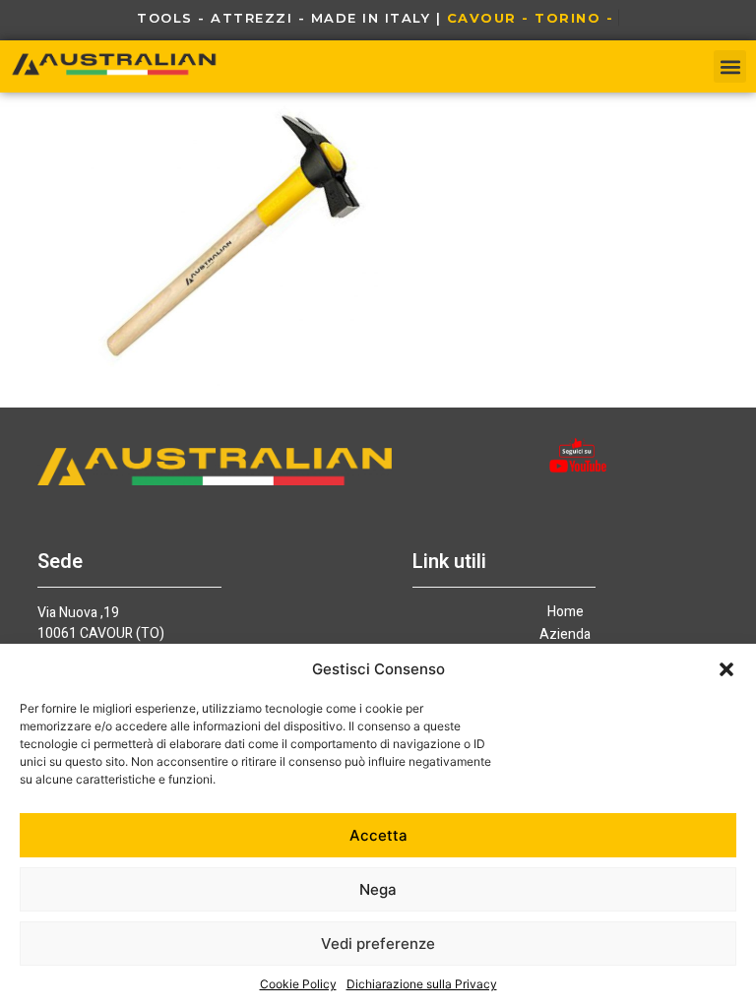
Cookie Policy (298, 983)
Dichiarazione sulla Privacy (421, 983)
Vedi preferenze (378, 943)
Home (565, 612)
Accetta (378, 835)
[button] (726, 669)
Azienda (565, 635)
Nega (378, 889)
